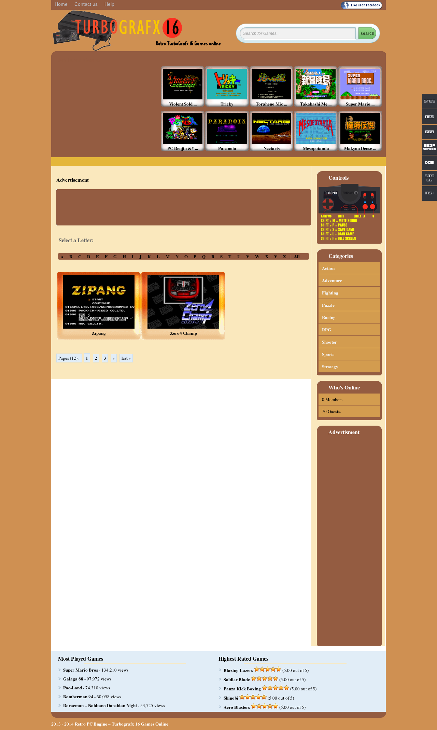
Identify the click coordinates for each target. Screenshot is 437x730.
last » (126, 358)
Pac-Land (72, 687)
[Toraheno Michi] (271, 97)
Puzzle (328, 305)
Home (61, 4)
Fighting (330, 292)
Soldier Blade (237, 679)
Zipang (99, 333)
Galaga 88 (73, 678)
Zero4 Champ (183, 333)
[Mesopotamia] (316, 142)
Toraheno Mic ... (271, 103)
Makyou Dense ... (360, 148)
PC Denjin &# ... (182, 148)
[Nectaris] (271, 142)
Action (328, 268)
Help (109, 4)
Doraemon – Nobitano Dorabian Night (100, 705)
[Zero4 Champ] (183, 326)
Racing (329, 317)
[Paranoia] (227, 142)
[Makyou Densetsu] (360, 142)
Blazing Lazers (238, 670)
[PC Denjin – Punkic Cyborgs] (182, 142)
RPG (326, 329)
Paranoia (227, 148)
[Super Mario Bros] (360, 97)
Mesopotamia (316, 148)
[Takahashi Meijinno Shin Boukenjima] (316, 97)
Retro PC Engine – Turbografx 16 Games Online (121, 723)
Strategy (330, 366)
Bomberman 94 (78, 696)
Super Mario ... (360, 103)
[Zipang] (99, 326)
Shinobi (231, 697)
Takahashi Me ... (316, 103)
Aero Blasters (237, 707)
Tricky (227, 103)
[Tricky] (227, 97)
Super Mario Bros (80, 669)
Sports (328, 354)
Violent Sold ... (183, 103)
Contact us (86, 4)
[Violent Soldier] (182, 97)
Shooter (329, 342)
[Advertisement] (107, 108)
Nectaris (272, 148)
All (297, 256)
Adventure (332, 280)
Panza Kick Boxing (242, 688)
